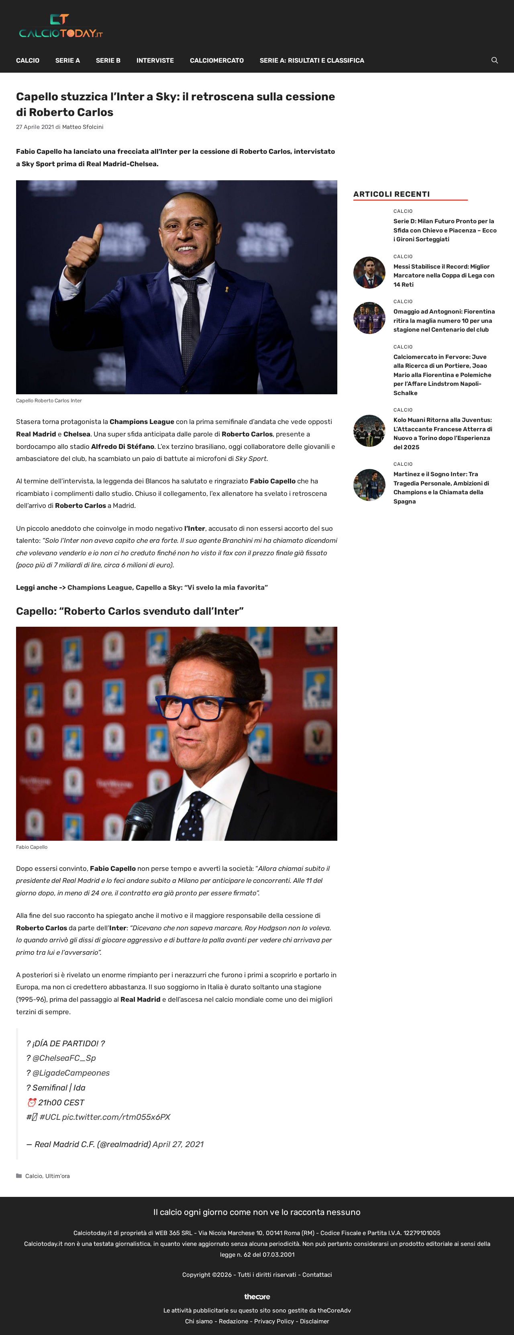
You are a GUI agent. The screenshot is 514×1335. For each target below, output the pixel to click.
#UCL (49, 1117)
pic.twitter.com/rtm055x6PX (116, 1117)
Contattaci (317, 1274)
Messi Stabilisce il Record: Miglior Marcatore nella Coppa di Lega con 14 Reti (444, 275)
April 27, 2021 (178, 1144)
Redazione (233, 1321)
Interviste (155, 60)
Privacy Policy (274, 1321)
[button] (494, 61)
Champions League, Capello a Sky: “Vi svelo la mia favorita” (167, 587)
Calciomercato (217, 60)
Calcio (27, 60)
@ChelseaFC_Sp (64, 1058)
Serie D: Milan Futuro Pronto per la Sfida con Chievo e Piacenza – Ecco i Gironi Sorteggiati (445, 230)
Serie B (108, 60)
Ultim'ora (57, 1176)
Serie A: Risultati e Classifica (312, 60)
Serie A (67, 60)
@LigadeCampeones (71, 1073)
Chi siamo (199, 1321)
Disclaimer (314, 1321)
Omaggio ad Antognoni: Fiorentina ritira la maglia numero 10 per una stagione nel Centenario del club (444, 320)
